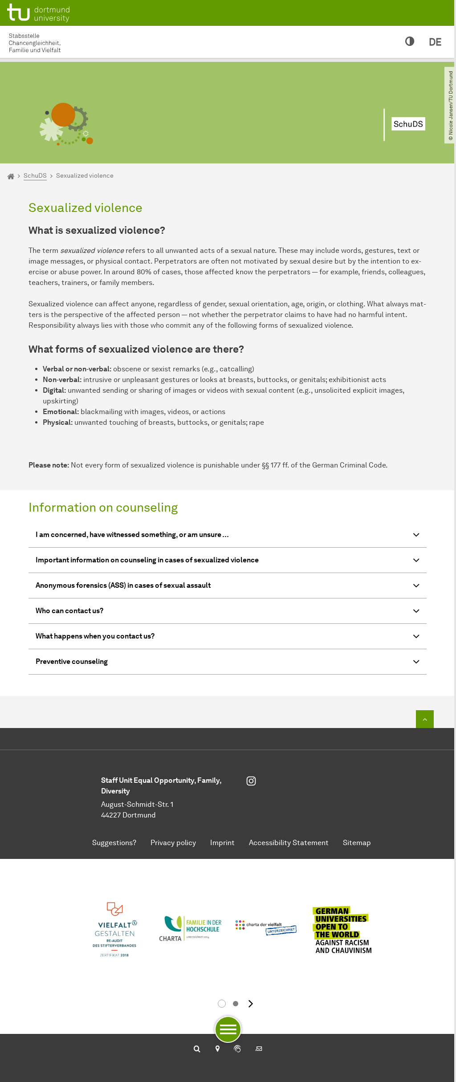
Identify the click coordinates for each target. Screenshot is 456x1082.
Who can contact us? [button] (69, 610)
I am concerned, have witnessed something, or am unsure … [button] (132, 534)
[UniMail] (258, 1049)
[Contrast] (410, 42)
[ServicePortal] (237, 1049)
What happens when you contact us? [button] (95, 636)
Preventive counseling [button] (72, 661)
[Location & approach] (217, 1049)
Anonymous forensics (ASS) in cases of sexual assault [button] (123, 585)
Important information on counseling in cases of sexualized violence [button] (147, 560)
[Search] (197, 1049)
